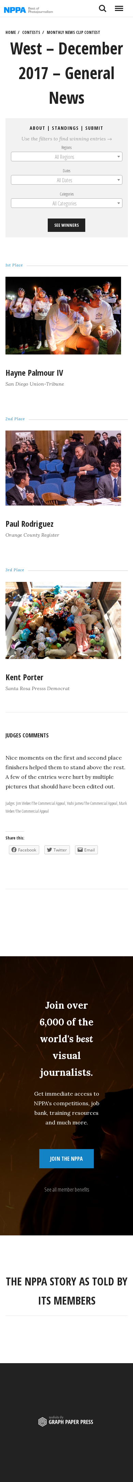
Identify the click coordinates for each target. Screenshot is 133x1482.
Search (102, 5)
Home (10, 32)
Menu (119, 5)
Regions (66, 147)
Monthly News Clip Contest (73, 32)
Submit (94, 128)
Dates (66, 170)
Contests (31, 32)
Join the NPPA (66, 1158)
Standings (65, 128)
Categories (67, 194)
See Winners (66, 225)
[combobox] (66, 156)
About (37, 128)
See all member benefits (66, 1189)
